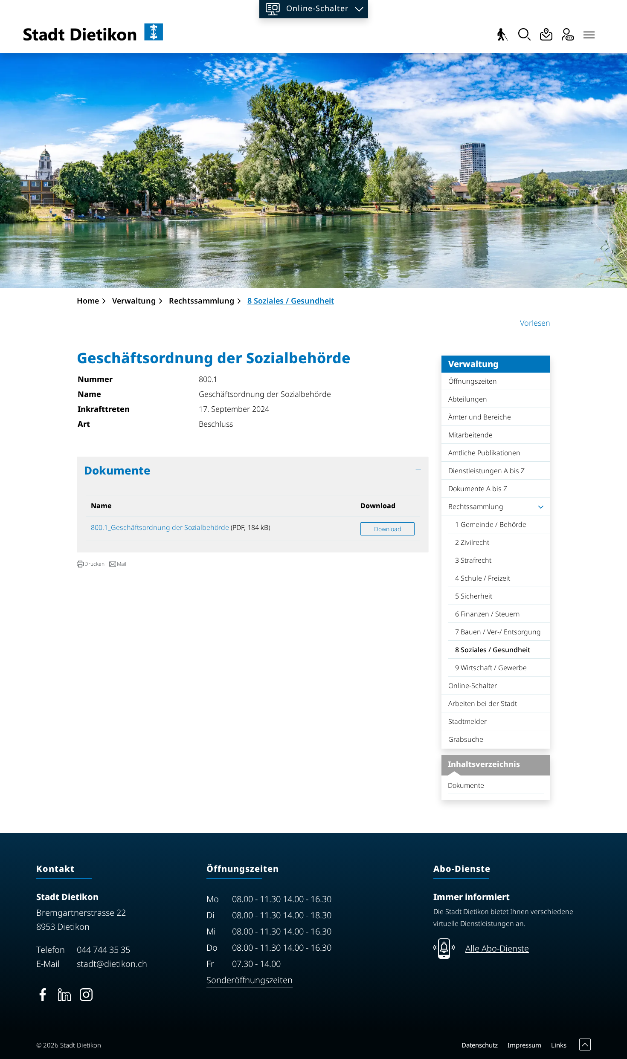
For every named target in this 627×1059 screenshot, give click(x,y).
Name (101, 505)
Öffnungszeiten (472, 381)
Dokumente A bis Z (477, 488)
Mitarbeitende (470, 435)
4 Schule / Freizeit (482, 578)
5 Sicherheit (473, 596)
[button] (90, 564)
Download (377, 505)
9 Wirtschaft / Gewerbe (491, 667)
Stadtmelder (467, 721)
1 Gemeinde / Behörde (490, 524)
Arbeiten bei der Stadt (482, 703)
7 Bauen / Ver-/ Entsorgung (498, 632)
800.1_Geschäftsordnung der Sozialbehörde (160, 527)
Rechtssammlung (475, 506)
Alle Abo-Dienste (497, 948)
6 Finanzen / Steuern (487, 614)
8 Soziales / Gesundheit (492, 652)
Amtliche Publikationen (484, 452)
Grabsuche (465, 739)
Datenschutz (480, 1045)
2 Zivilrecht (472, 542)
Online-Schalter (472, 685)
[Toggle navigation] (589, 33)
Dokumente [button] (117, 470)
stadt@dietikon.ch (112, 963)
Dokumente (466, 785)
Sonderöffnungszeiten (249, 980)
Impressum (524, 1045)
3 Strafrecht (473, 560)
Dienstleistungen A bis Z (486, 470)
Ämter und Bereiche (479, 417)
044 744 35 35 (103, 949)
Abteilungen (467, 399)
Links (558, 1045)
